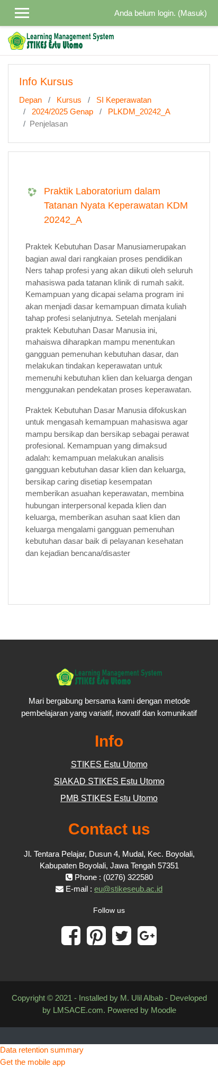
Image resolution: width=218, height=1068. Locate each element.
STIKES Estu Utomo (109, 764)
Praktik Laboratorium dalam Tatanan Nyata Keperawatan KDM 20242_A (116, 205)
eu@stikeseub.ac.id (128, 888)
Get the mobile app (32, 1061)
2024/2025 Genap (62, 111)
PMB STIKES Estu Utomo (109, 798)
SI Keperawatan (123, 99)
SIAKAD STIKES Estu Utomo (109, 781)
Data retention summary (42, 1049)
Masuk (192, 12)
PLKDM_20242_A (139, 111)
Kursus (69, 99)
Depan (30, 99)
